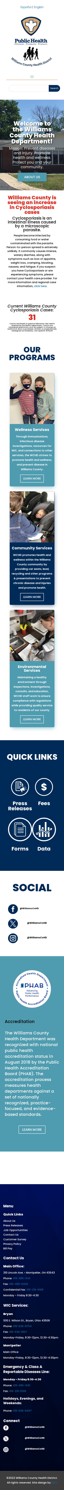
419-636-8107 (18, 1332)
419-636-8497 (22, 1411)
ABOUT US (32, 177)
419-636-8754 (22, 1326)
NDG (54, 1482)
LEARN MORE (32, 1129)
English (38, 7)
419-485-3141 (21, 1278)
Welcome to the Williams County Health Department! (32, 132)
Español (26, 7)
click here (40, 286)
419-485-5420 (18, 1284)
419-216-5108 (34, 1290)
